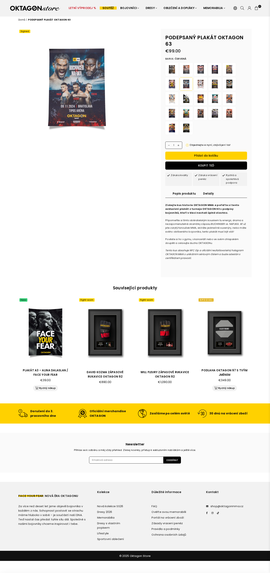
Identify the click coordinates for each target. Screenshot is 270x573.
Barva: (175, 59)
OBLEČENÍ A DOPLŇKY (179, 8)
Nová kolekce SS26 (110, 506)
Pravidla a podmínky (166, 529)
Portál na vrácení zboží (168, 517)
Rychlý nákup (45, 387)
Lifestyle (103, 533)
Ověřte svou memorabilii (169, 512)
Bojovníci (129, 8)
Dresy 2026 (104, 512)
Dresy (151, 8)
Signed (25, 31)
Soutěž (108, 8)
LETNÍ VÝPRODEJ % (82, 8)
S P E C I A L (206, 300)
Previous (13, 347)
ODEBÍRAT (172, 460)
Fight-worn (86, 300)
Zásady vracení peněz (167, 523)
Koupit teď (206, 165)
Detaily (208, 193)
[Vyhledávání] (242, 8)
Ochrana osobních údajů (169, 535)
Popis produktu (184, 193)
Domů (21, 19)
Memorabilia (213, 8)
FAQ (154, 506)
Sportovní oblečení (110, 539)
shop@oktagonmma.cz (227, 506)
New (23, 300)
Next (256, 347)
